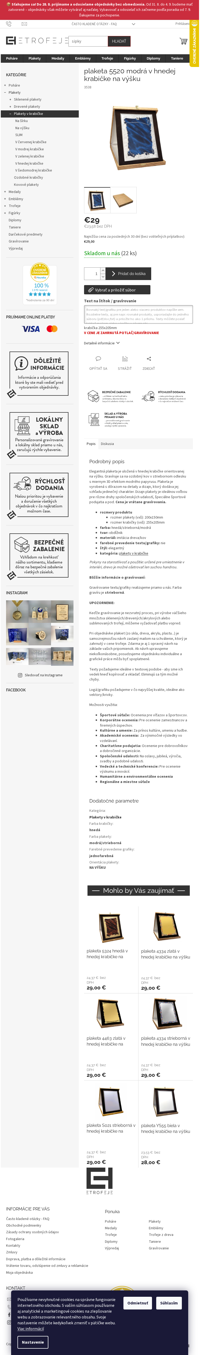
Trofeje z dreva (161, 1234)
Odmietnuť (137, 1303)
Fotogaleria (15, 1239)
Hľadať (119, 41)
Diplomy (15, 220)
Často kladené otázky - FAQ (94, 24)
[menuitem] (12, 58)
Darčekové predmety (26, 234)
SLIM (18, 135)
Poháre (14, 85)
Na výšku (22, 128)
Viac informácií (30, 1329)
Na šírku (21, 121)
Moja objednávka (19, 1272)
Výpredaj (16, 248)
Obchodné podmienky (23, 1225)
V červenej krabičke (31, 142)
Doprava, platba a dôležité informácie (36, 1259)
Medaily (15, 192)
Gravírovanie (19, 241)
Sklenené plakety (27, 99)
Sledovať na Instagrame (44, 675)
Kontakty (13, 1245)
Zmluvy (11, 1252)
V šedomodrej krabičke (33, 170)
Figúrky (14, 213)
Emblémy (16, 199)
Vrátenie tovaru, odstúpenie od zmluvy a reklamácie (47, 1265)
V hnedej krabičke (29, 163)
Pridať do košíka (132, 274)
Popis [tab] (91, 444)
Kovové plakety (26, 184)
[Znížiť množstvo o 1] (102, 277)
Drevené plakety (27, 106)
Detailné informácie (99, 343)
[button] (111, 982)
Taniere (15, 227)
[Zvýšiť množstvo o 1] (102, 271)
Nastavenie (33, 1342)
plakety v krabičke (133, 553)
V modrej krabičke (29, 149)
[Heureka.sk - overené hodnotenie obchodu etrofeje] (40, 284)
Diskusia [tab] (107, 444)
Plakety (15, 92)
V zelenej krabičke (29, 156)
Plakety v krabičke (28, 113)
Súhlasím (169, 1303)
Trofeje (15, 206)
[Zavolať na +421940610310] (14, 23)
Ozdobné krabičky (28, 177)
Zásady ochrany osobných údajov (32, 1232)
